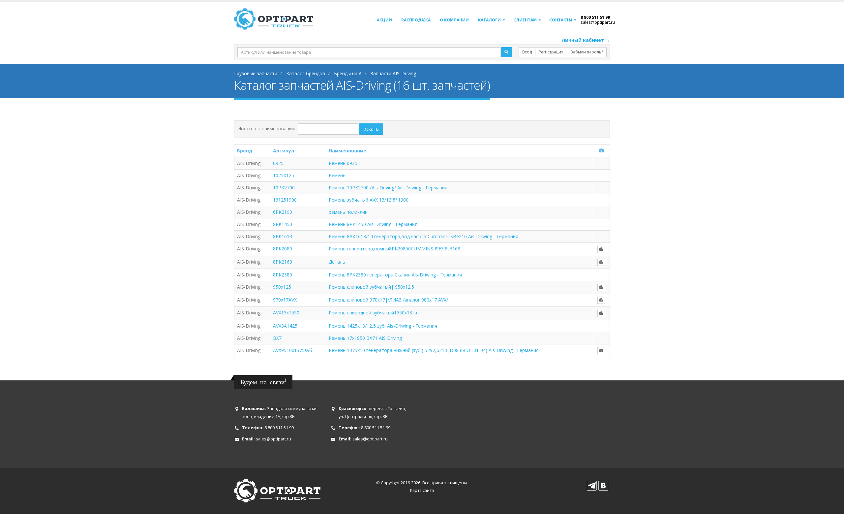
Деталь (337, 262)
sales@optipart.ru (598, 22)
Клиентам (525, 20)
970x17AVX (285, 300)
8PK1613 (282, 236)
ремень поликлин (348, 212)
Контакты (560, 20)
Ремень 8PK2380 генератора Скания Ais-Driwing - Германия (395, 275)
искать (371, 129)
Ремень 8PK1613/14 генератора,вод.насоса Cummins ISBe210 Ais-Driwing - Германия (423, 236)
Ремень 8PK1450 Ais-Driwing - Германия (373, 224)
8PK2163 (282, 262)
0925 (278, 163)
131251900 (285, 200)
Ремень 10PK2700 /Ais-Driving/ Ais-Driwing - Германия (388, 187)
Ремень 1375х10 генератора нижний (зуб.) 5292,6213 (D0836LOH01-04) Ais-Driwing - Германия (434, 350)
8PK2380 (282, 275)
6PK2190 (282, 212)
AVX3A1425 (285, 326)
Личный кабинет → (585, 40)
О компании (454, 20)
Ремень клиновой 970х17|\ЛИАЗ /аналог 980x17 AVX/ (388, 300)
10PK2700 (284, 187)
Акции (384, 20)
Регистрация (551, 52)
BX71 (278, 338)
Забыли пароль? (586, 52)
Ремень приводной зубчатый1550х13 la (373, 312)
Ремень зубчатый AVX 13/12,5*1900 (368, 200)
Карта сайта (422, 490)
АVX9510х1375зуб (292, 350)
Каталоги (489, 20)
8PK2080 (282, 248)
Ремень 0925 (343, 163)
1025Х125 (283, 175)
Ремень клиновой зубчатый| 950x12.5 (371, 287)
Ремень (337, 175)
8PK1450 (282, 224)
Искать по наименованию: (266, 128)
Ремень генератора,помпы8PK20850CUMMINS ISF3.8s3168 (394, 248)
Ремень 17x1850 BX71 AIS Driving (365, 338)
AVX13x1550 (286, 312)
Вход (527, 52)
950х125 (282, 287)
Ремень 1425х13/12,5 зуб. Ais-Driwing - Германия (383, 326)
